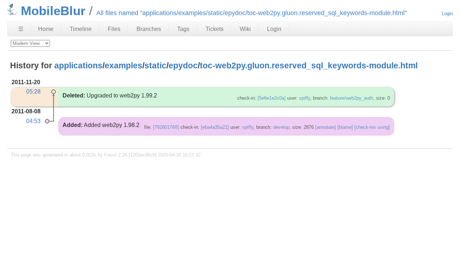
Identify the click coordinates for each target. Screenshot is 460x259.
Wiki (245, 29)
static (155, 65)
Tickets (215, 29)
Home (46, 29)
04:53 (33, 121)
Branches (149, 29)
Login (447, 13)
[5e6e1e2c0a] (272, 98)
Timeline (81, 29)
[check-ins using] (372, 127)
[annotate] (325, 127)
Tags (183, 29)
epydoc (183, 65)
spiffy (304, 98)
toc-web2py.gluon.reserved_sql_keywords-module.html (309, 65)
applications (78, 65)
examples (123, 65)
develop (281, 127)
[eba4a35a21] (215, 127)
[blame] (345, 127)
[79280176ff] (166, 127)
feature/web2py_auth (351, 98)
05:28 (33, 91)
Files (114, 29)
